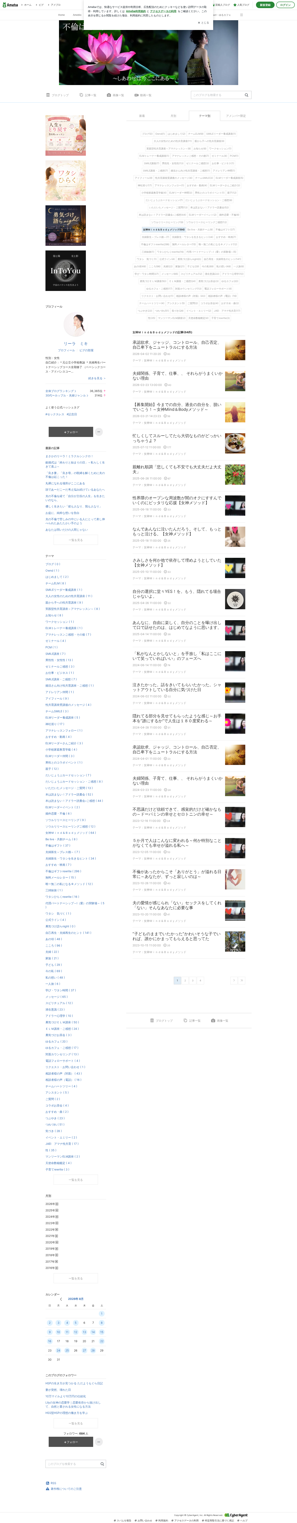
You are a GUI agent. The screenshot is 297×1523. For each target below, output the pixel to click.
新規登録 (265, 4)
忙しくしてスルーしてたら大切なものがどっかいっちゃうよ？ (177, 438)
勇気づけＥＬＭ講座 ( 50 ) (62, 1022)
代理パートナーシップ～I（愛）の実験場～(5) (211, 251)
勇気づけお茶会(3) (208, 281)
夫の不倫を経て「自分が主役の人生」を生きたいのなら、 (75, 498)
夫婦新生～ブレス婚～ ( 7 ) (62, 852)
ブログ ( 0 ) (52, 564)
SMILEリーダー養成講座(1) (221, 133)
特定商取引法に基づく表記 (219, 1520)
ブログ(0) (147, 133)
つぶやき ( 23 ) (55, 1118)
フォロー (72, 432)
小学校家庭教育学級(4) (153, 192)
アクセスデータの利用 (186, 1520)
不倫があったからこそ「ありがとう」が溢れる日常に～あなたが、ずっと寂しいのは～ (177, 874)
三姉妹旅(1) (148, 251)
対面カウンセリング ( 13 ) (62, 1054)
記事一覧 (90, 95)
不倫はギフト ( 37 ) (57, 845)
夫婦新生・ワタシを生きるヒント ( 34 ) (70, 858)
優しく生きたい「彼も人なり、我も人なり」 (73, 506)
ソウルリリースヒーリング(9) (167, 222)
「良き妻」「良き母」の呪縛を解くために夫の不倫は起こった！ (75, 475)
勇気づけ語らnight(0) (189, 259)
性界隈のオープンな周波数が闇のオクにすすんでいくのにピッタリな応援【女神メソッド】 (177, 500)
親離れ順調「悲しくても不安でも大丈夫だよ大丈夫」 (177, 469)
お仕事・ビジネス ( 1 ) (59, 672)
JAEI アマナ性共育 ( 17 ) (62, 1143)
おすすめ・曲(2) (230, 303)
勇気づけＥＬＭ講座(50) (153, 281)
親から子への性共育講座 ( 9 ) (64, 602)
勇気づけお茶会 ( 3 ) (58, 1035)
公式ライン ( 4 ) (55, 919)
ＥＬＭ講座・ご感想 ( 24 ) (62, 1028)
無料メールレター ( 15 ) (60, 877)
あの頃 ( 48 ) (53, 939)
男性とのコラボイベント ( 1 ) (63, 762)
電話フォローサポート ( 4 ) (62, 1060)
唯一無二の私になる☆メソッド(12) (218, 244)
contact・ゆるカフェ (220, 15)
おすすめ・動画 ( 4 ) (58, 736)
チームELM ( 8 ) (55, 583)
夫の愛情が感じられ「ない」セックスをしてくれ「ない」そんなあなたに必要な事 (177, 905)
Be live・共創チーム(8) (200, 229)
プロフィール (66, 350)
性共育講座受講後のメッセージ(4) (173, 177)
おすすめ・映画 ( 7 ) (58, 864)
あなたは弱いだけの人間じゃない (66, 529)
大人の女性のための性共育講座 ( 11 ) (68, 596)
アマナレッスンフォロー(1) (169, 185)
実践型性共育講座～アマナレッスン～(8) (168, 148)
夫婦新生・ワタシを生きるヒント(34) (192, 237)
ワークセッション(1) (220, 148)
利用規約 (163, 1520)
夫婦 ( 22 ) (52, 951)
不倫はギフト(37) (225, 229)
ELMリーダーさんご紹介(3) (225, 185)
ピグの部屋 (86, 350)
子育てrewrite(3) (220, 318)
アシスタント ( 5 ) (57, 1092)
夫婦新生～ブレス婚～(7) (155, 237)
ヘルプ (244, 1520)
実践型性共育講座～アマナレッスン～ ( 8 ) (72, 608)
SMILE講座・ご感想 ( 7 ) (61, 679)
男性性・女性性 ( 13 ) (59, 660)
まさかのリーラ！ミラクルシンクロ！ (69, 456)
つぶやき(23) (145, 310)
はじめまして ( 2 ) (56, 576)
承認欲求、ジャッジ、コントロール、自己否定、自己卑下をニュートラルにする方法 (177, 345)
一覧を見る (76, 540)
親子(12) (231, 192)
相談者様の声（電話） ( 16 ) (63, 1079)
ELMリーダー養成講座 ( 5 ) (62, 717)
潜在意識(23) (212, 273)
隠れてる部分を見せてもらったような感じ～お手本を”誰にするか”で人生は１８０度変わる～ (177, 718)
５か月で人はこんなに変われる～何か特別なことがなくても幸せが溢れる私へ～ (177, 843)
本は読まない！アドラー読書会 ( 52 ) (69, 794)
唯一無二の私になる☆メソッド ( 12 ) (69, 884)
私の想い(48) (223, 266)
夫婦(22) (168, 266)
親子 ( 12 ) (52, 768)
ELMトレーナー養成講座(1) (154, 155)
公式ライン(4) (167, 259)
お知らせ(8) (200, 148)
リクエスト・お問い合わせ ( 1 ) (65, 1067)
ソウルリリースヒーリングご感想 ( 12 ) (70, 826)
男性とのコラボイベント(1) (209, 192)
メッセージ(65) (169, 273)
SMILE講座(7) (151, 163)
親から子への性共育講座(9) (209, 141)
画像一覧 (118, 95)
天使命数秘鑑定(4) (198, 318)
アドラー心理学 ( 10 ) (59, 1015)
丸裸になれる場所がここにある (65, 483)
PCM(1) (234, 155)
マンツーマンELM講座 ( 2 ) (62, 1156)
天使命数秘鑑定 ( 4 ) (58, 1163)
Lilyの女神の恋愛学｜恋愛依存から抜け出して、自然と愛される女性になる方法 (73, 1404)
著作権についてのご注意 (66, 1488)
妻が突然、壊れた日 (58, 1389)
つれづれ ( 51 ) (54, 1124)
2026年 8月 (76, 1298)
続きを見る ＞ (97, 378)
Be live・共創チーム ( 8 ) (61, 839)
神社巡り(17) (145, 185)
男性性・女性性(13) (172, 163)
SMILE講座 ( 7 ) (55, 653)
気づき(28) (177, 310)
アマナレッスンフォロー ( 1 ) (63, 730)
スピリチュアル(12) (191, 273)
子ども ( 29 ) (53, 964)
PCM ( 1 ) (51, 647)
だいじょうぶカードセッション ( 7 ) (68, 775)
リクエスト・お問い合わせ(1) (157, 295)
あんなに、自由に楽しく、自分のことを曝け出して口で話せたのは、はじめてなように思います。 (177, 625)
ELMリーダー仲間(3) (180, 192)
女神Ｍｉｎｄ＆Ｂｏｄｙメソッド (165, 360)
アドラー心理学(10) (232, 273)
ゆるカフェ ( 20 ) (56, 1041)
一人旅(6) (239, 266)
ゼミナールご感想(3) (197, 163)
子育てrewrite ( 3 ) (57, 1169)
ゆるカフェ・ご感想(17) (159, 288)
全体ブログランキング (59, 391)
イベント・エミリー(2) (198, 310)
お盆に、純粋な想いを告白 (62, 512)
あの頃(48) (140, 266)
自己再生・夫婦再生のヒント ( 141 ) (68, 932)
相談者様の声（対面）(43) (190, 295)
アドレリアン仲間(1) (224, 170)
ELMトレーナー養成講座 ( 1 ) (63, 628)
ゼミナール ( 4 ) (55, 640)
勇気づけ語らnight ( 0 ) (60, 926)
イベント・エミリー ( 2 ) (61, 1137)
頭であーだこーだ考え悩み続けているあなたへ (75, 489)
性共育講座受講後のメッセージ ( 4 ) (68, 704)
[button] (243, 13)
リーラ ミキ (76, 343)
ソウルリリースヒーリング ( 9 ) (65, 820)
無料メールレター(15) (184, 244)
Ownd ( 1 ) (52, 570)
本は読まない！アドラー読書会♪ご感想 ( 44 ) (74, 800)
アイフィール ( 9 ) (57, 698)
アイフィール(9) (143, 177)
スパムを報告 (124, 1520)
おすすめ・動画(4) (197, 185)
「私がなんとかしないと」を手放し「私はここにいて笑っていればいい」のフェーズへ (177, 656)
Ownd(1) (160, 133)
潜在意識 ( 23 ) (55, 1009)
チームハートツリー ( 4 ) (61, 1086)
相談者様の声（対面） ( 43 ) (63, 1073)
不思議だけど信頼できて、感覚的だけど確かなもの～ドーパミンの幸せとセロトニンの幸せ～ (177, 812)
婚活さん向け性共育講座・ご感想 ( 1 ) (69, 685)
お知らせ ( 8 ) (54, 615)
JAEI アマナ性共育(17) (227, 310)
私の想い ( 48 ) (55, 977)
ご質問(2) (192, 303)
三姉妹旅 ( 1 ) (54, 890)
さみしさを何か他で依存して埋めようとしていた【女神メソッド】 (177, 563)
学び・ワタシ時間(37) (147, 273)
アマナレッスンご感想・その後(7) (190, 155)
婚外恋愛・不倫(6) (229, 214)
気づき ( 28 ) (53, 1131)
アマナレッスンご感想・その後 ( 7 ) (68, 634)
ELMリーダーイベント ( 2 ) (62, 807)
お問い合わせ (145, 1520)
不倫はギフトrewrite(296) (155, 244)
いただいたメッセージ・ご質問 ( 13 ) (69, 788)
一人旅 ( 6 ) (52, 983)
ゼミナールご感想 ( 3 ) (59, 666)
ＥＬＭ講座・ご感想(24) (182, 281)
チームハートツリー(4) (151, 303)
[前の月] (61, 1299)
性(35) (151, 318)
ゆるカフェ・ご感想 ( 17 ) (61, 1047)
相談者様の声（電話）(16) (222, 295)
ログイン (285, 4)
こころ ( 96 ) (53, 945)
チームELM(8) (195, 133)
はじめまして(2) (176, 133)
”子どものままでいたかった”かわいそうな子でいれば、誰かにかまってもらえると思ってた (177, 936)
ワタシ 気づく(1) (147, 259)
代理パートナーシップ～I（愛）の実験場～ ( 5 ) (74, 905)
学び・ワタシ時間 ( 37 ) (60, 990)
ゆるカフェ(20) (229, 281)
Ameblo (77, 15)
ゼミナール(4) (219, 155)
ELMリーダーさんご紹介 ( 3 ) (64, 743)
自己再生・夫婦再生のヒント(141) (222, 259)
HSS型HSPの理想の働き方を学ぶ (66, 1412)
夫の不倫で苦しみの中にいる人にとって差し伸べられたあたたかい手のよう (75, 521)
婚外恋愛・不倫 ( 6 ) (58, 813)
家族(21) (179, 266)
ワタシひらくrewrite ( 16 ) (62, 896)
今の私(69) (208, 266)
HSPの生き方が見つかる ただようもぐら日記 (74, 1383)
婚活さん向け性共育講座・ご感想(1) (190, 170)
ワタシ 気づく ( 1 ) (58, 913)
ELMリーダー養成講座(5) (229, 177)
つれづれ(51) (162, 310)
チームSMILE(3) (204, 177)
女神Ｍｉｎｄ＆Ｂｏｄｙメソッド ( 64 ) (70, 832)
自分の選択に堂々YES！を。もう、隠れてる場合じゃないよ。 (177, 594)
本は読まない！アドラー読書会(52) (209, 207)
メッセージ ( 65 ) (56, 996)
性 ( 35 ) (50, 1150)
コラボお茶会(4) (209, 303)
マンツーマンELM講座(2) (171, 318)
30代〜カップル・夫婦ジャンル (65, 395)
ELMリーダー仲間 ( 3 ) (59, 756)
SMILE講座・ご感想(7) (155, 170)
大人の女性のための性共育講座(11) (173, 141)
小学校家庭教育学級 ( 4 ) (61, 749)
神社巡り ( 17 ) (54, 724)
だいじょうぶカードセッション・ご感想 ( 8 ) (74, 781)
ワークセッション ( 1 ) (59, 621)
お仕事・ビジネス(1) (223, 163)
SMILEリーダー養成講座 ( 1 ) (63, 589)
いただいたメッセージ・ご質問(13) (168, 207)
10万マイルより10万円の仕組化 (65, 1396)
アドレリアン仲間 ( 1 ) (59, 692)
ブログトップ (60, 95)
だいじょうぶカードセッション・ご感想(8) (208, 200)
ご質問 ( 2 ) (52, 1099)
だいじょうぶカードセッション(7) (164, 200)
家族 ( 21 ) (52, 958)
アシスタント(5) (176, 303)
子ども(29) (193, 266)
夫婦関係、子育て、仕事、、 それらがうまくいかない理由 (178, 376)
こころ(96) (154, 266)
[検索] (246, 95)
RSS (53, 1483)
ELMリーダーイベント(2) (202, 214)
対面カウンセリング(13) (188, 288)
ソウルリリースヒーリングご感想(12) (206, 222)
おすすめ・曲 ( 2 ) (56, 1111)
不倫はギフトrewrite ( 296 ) (63, 871)
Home (61, 15)
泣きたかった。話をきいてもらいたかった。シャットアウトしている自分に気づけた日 (177, 687)
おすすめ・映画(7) (226, 237)
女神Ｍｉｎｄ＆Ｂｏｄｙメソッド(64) (164, 229)
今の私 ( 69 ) (53, 971)
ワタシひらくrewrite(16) (170, 251)
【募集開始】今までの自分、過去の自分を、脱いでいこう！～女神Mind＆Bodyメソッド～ (177, 407)
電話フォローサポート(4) (218, 288)
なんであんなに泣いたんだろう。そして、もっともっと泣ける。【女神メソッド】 (177, 531)
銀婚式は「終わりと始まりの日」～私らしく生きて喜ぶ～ (75, 464)
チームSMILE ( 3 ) (56, 711)
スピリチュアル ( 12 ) (59, 1003)
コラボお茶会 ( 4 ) (57, 1105)
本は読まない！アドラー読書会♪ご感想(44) (162, 214)
